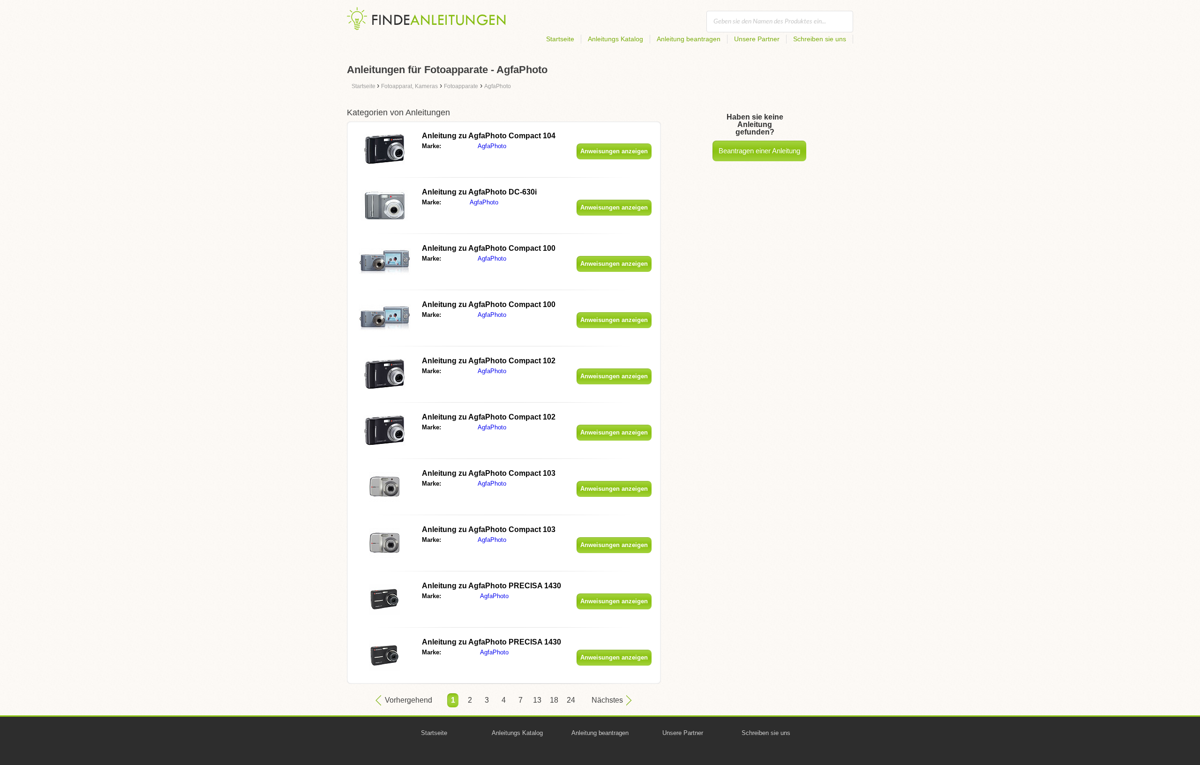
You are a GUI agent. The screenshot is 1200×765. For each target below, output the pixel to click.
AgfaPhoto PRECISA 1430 (491, 586)
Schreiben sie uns (819, 39)
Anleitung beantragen (688, 39)
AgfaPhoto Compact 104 (488, 136)
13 (537, 700)
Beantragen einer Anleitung (759, 151)
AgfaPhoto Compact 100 (488, 248)
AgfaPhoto (492, 146)
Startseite (560, 39)
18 (554, 700)
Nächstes (607, 700)
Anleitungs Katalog (615, 39)
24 (571, 700)
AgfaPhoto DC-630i (479, 192)
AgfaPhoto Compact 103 (488, 473)
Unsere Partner (757, 39)
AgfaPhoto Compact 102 (488, 361)
